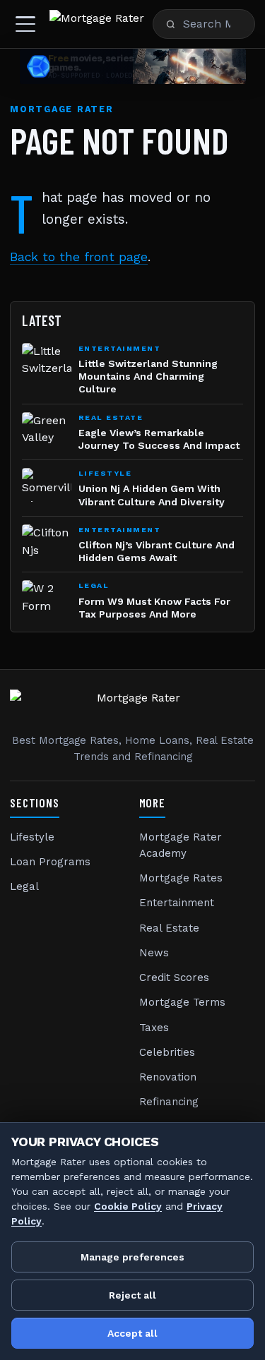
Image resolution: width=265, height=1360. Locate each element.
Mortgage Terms (182, 1002)
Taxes (154, 1027)
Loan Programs (50, 861)
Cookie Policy (128, 1206)
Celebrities (167, 1052)
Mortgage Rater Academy (180, 845)
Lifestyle (32, 837)
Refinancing (169, 1101)
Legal (24, 886)
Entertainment (176, 902)
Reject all (132, 1295)
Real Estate (169, 928)
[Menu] (25, 24)
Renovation (167, 1077)
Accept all (132, 1333)
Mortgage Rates (181, 878)
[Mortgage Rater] (96, 24)
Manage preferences (132, 1257)
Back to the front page (79, 257)
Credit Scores (174, 977)
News (154, 952)
